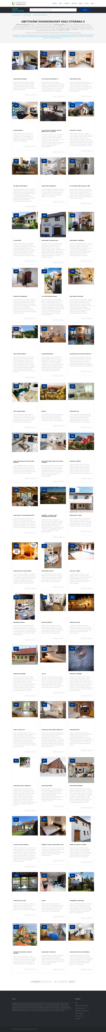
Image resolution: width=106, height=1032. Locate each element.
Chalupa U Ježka (75, 571)
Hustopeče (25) (44, 36)
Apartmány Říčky (47, 785)
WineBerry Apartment (77, 900)
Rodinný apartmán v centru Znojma (22, 952)
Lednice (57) (74, 35)
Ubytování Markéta (19, 354)
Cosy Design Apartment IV (50, 79)
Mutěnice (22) (66, 36)
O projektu (78, 1018)
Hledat (84, 10)
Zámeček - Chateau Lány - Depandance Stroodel (50, 516)
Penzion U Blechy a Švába (78, 844)
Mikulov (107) (65, 35)
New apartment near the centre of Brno (52, 462)
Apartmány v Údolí (76, 515)
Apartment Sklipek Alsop (50, 240)
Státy (60, 3)
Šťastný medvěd (47, 622)
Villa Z (44, 673)
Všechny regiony (79, 1013)
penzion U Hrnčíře (76, 673)
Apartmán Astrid (75, 79)
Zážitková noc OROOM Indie (22, 571)
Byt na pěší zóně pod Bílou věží (80, 186)
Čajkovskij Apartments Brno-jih (52, 729)
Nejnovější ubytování (80, 1008)
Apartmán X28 (74, 411)
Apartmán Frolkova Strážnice (80, 952)
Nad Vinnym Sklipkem (76, 296)
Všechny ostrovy (79, 1016)
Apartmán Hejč (74, 729)
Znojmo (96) (20, 36)
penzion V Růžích (75, 461)
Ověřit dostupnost (30, 95)
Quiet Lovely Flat (19, 729)
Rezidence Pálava (19, 622)
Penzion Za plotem (19, 900)
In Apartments (18, 130)
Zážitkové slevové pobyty (81, 1005)
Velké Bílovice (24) (56, 36)
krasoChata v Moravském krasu (23, 515)
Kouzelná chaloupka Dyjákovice (80, 354)
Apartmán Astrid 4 (48, 571)
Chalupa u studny (75, 130)
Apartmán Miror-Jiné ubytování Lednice (23, 462)
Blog (92, 3)
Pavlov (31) (35, 36)
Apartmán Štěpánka (76, 785)
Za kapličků (17, 240)
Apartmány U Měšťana (77, 240)
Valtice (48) (82, 35)
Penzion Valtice (75, 622)
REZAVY (44, 411)
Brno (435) (28, 36)
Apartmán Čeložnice (20, 79)
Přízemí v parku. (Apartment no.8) (52, 844)
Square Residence (47, 354)
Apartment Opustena (49, 952)
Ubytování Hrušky (19, 411)
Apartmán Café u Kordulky (22, 785)
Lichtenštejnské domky (49, 296)
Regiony (74, 3)
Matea (44, 900)
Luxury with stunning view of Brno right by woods (52, 131)
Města (80, 3)
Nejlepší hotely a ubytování (82, 1010)
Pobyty (55, 3)
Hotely (87, 3)
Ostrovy (66, 3)
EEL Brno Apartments (20, 186)
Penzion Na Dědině (19, 673)
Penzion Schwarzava (20, 296)
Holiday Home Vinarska (21, 844)
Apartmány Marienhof (49, 186)
